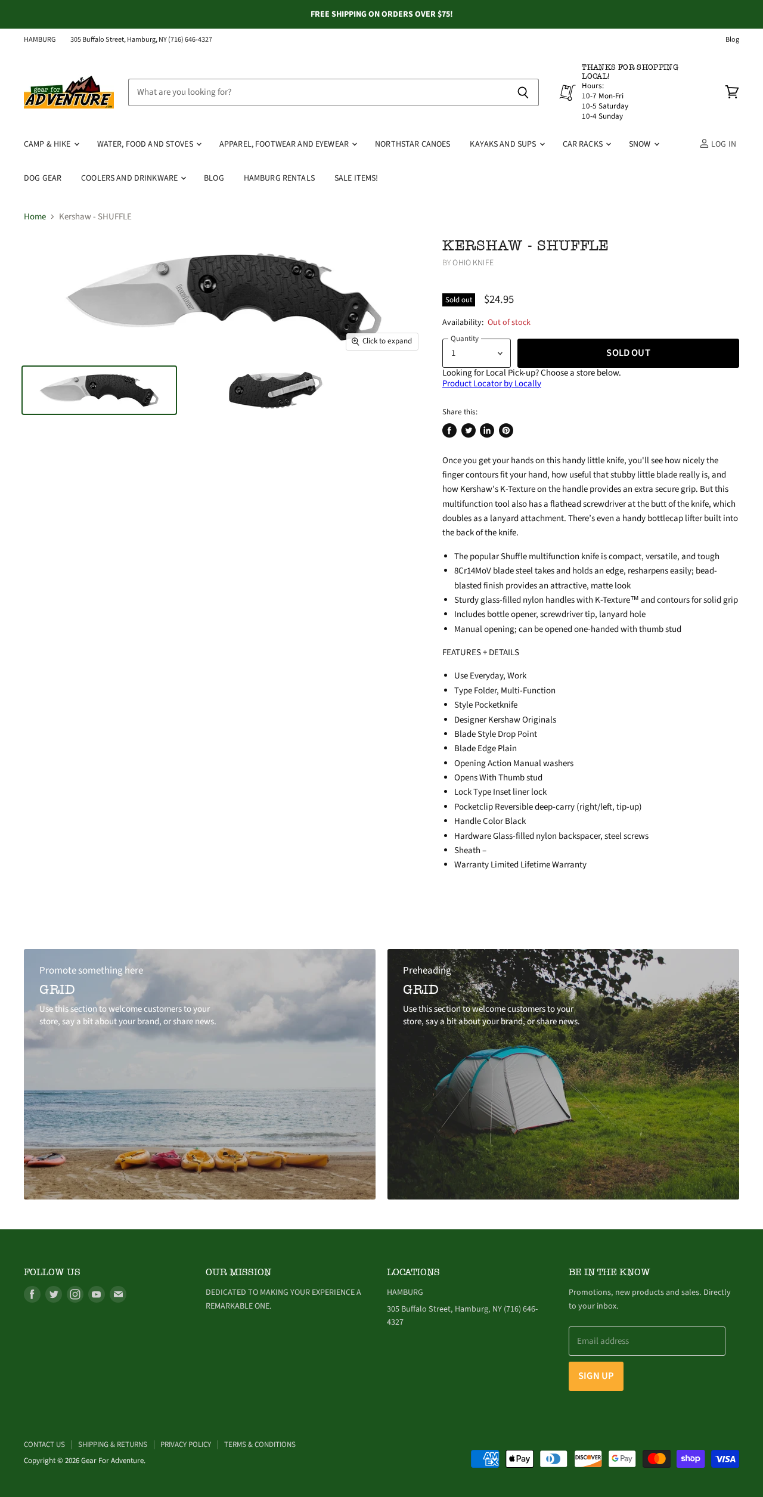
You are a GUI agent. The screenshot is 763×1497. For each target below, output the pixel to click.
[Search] (523, 92)
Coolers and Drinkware (130, 178)
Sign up (596, 1376)
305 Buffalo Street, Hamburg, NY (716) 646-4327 (141, 40)
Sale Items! (356, 178)
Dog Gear (42, 178)
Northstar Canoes (412, 144)
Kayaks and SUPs (504, 144)
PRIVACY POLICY (185, 1444)
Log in (722, 144)
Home (35, 217)
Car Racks (583, 144)
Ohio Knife (472, 263)
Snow (641, 144)
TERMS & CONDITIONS (260, 1444)
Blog (732, 40)
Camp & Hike (48, 144)
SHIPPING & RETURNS (112, 1444)
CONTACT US (44, 1444)
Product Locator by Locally (491, 383)
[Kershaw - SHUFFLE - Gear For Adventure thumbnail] (99, 390)
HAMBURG (40, 40)
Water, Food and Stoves (146, 144)
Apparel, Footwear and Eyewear (285, 144)
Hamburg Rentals (279, 178)
